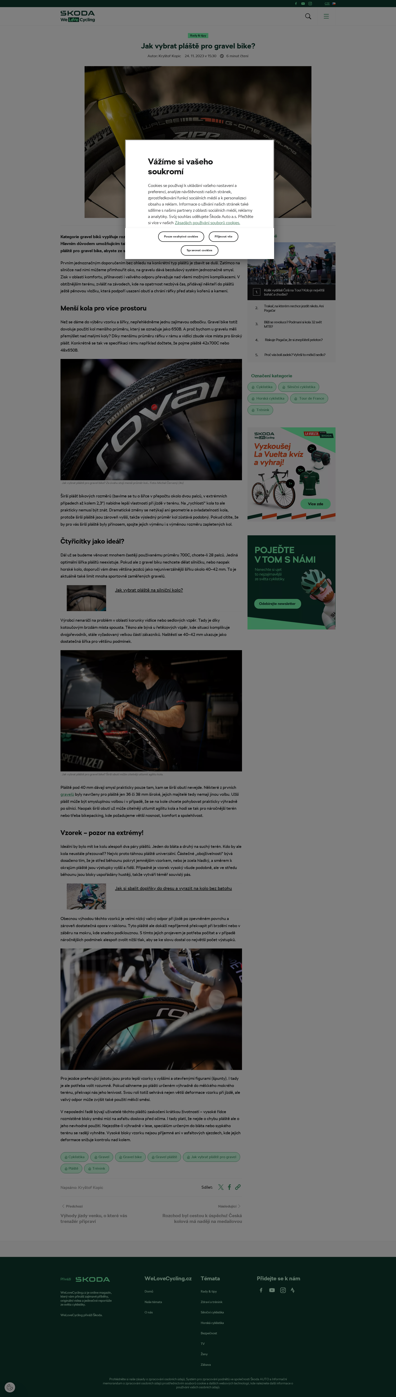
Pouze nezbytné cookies (181, 236)
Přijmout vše (223, 236)
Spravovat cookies (199, 250)
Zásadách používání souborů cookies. (207, 222)
